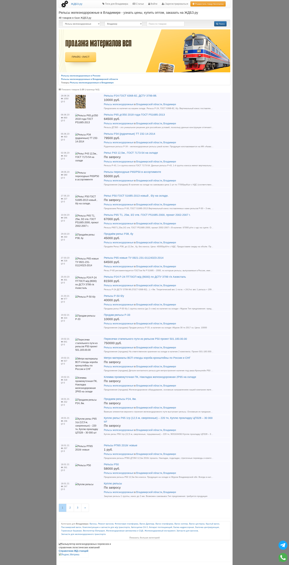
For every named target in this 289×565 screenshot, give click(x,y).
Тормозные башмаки (71, 531)
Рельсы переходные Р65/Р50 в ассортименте (132, 171)
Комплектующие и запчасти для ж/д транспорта (106, 527)
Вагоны (93, 524)
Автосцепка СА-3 (139, 527)
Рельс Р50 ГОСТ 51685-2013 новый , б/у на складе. (136, 195)
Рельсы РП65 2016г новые (120, 445)
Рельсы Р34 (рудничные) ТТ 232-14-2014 (129, 133)
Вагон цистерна (197, 524)
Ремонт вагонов (105, 524)
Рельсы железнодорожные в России (80, 76)
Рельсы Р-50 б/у (114, 295)
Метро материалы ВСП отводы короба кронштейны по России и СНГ (147, 357)
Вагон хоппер (181, 524)
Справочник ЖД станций (73, 551)
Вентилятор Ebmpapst (94, 531)
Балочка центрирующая (207, 527)
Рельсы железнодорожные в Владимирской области (89, 79)
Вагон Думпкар (147, 524)
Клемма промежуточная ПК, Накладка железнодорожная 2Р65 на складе (150, 376)
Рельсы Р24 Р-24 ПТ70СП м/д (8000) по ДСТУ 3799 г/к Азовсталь (145, 276)
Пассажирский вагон (71, 527)
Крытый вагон (212, 524)
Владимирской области (149, 104)
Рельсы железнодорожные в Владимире (92, 83)
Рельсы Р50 (111, 464)
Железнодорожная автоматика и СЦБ (124, 531)
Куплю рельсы (113, 483)
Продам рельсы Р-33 (117, 314)
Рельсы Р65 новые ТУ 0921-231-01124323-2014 (133, 257)
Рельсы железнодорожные (119, 104)
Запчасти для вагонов (187, 531)
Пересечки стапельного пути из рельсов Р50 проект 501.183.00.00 (145, 338)
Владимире (169, 104)
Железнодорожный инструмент (159, 531)
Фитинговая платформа (126, 524)
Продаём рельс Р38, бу (118, 233)
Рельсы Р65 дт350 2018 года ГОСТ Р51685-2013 (134, 114)
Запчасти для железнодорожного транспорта (83, 534)
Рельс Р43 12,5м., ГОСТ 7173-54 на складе (131, 152)
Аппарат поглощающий (160, 527)
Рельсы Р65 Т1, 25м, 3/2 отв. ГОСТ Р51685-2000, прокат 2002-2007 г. (147, 214)
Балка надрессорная (183, 527)
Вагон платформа (164, 524)
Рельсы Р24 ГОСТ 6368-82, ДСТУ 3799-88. (130, 95)
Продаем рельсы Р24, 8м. (120, 398)
